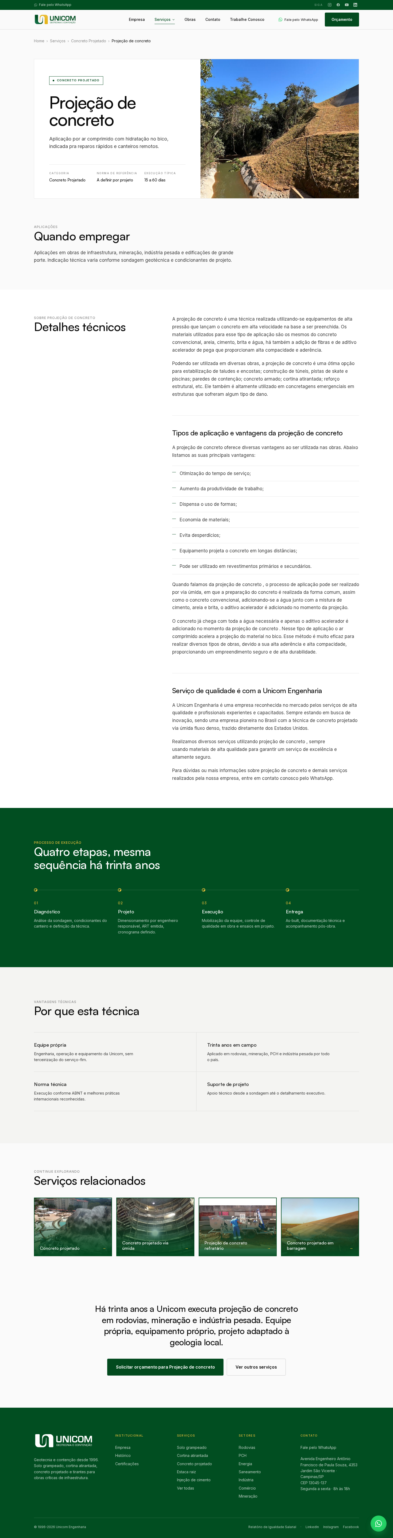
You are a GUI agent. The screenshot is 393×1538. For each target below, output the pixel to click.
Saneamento (250, 1471)
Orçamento (342, 19)
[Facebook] (338, 5)
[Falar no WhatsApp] (379, 1524)
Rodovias (247, 1447)
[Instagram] (329, 5)
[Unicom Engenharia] (55, 19)
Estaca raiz (186, 1471)
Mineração (248, 1496)
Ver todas (185, 1488)
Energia (245, 1463)
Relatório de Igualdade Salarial (272, 1527)
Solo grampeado (192, 1447)
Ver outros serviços (256, 1367)
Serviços (58, 41)
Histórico (123, 1455)
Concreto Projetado (88, 41)
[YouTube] (346, 5)
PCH (242, 1455)
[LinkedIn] (355, 5)
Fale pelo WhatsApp (318, 1447)
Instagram (331, 1527)
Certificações (127, 1463)
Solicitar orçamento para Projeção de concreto (165, 1367)
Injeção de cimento (194, 1480)
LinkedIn (312, 1527)
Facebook (351, 1527)
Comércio (247, 1488)
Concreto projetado (194, 1463)
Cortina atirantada (192, 1455)
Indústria (246, 1480)
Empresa (122, 1447)
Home (39, 41)
